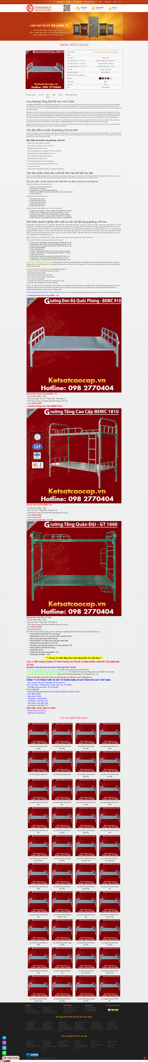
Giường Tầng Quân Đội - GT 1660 (40, 520)
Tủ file (92, 1043)
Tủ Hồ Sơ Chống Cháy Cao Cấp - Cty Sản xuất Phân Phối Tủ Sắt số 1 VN (50, 256)
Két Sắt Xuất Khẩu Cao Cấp (71, 1011)
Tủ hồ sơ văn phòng (80, 1045)
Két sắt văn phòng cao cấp (34, 1029)
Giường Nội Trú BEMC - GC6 (40, 654)
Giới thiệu (68, 2)
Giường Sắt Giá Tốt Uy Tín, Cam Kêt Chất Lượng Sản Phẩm (51, 636)
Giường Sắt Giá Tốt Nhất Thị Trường (42, 647)
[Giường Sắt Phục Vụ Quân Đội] (74, 345)
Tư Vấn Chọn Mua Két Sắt (66, 1027)
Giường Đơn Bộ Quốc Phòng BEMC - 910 (43, 295)
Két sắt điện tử (31, 1024)
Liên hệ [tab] (60, 95)
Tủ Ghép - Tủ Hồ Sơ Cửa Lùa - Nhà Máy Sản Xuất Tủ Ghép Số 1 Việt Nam (50, 253)
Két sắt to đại (30, 1026)
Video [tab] (54, 95)
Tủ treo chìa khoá (112, 1041)
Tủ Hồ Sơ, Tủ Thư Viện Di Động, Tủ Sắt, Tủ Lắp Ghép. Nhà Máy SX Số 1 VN (50, 242)
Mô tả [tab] (48, 95)
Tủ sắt (109, 1043)
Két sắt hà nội (46, 1024)
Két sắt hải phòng (47, 1022)
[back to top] (144, 1058)
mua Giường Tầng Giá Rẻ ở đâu (62, 774)
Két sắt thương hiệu (96, 1026)
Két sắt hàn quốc (95, 1024)
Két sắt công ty (47, 1026)
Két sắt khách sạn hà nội (81, 1022)
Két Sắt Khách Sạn (48, 1009)
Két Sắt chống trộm (80, 1029)
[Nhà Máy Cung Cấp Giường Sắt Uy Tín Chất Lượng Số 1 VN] (74, 568)
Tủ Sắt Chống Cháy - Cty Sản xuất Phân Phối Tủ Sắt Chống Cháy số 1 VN (50, 259)
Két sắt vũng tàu (95, 1022)
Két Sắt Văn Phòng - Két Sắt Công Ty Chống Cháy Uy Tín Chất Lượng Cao (50, 214)
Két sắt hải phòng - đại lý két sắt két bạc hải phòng (43, 190)
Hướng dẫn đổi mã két (90, 2)
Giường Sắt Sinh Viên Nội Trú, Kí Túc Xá (44, 643)
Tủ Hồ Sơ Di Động (64, 1046)
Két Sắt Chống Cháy (31, 1011)
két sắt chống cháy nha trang (38, 200)
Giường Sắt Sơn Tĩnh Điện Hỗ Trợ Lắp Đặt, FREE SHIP (49, 640)
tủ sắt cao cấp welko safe (37, 249)
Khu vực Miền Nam (90, 1011)
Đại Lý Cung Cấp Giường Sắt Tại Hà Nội (43, 638)
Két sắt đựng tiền (63, 1024)
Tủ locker (77, 1043)
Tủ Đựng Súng (46, 1007)
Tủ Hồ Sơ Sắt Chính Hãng (37, 254)
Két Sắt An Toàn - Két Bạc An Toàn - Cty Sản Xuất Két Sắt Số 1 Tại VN (49, 212)
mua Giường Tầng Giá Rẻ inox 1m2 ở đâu (37, 104)
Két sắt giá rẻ (111, 1024)
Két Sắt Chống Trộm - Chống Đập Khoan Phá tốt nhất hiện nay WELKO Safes (51, 217)
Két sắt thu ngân (31, 1027)
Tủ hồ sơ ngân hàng (96, 1045)
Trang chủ (60, 2)
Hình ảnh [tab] (41, 95)
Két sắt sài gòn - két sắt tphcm (38, 188)
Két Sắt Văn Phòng (69, 1009)
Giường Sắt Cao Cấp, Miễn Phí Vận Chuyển (45, 634)
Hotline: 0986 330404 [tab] (71, 95)
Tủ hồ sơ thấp (46, 1041)
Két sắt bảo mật (63, 1026)
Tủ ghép (61, 1043)
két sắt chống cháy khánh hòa (38, 202)
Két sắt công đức (47, 1027)
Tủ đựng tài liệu (31, 1045)
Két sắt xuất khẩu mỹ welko (71, 1007)
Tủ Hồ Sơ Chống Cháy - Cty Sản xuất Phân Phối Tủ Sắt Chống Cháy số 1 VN (51, 246)
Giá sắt (28, 1043)
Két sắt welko (78, 1024)
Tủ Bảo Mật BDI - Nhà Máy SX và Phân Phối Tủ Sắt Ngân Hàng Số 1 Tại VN (50, 244)
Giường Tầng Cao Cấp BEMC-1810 (45, 405)
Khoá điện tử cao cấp (113, 1029)
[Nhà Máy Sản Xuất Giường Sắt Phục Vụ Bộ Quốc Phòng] (74, 456)
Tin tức (100, 2)
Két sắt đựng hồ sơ (48, 1029)
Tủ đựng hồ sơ (47, 1045)
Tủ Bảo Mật (67, 1012)
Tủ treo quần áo (47, 1043)
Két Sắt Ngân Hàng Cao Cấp (50, 1012)
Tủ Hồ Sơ (28, 1007)
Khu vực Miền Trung (90, 1009)
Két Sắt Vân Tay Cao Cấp (49, 1011)
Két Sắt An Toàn (30, 1009)
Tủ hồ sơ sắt (94, 1041)
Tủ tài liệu (77, 1041)
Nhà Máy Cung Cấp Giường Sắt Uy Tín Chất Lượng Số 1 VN (51, 645)
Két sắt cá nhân (79, 1026)
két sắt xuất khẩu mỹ (35, 193)
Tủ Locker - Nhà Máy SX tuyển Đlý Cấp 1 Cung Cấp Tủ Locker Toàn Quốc (50, 251)
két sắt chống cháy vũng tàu (37, 199)
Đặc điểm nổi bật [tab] (31, 95)
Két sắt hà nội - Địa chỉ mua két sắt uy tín (41, 187)
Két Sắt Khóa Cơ (79, 1027)
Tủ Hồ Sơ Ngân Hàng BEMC (37, 247)
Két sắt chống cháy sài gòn (37, 205)
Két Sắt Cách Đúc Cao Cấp (33, 1012)
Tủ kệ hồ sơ (110, 1046)
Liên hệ (115, 2)
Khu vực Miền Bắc (90, 1007)
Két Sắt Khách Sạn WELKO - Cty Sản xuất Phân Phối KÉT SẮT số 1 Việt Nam (51, 211)
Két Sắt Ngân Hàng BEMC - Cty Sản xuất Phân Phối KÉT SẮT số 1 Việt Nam (50, 216)
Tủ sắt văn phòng (63, 1041)
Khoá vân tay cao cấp (97, 1029)
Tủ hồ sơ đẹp (30, 1041)
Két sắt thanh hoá (112, 1022)
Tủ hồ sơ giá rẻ (63, 1045)
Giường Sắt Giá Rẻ (36, 650)
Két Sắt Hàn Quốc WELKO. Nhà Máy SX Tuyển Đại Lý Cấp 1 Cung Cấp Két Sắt (51, 192)
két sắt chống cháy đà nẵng (37, 204)
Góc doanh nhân (78, 2)
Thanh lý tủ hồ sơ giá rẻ (33, 1046)
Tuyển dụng (107, 2)
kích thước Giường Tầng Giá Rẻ (38, 774)
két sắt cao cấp (65, 121)
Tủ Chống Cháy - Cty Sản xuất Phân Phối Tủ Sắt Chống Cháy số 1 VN (49, 258)
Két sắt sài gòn (31, 1022)
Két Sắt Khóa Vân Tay (97, 1027)
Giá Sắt (93, 1046)
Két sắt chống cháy (112, 1026)
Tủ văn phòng (111, 1045)
